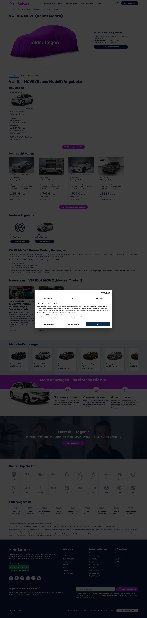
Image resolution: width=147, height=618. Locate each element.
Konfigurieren (72, 324)
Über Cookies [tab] (99, 298)
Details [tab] (73, 298)
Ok (98, 324)
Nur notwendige (49, 324)
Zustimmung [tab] (48, 298)
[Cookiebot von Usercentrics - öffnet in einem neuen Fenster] (102, 293)
